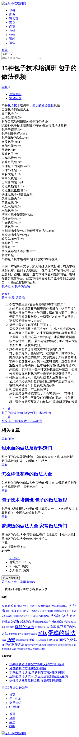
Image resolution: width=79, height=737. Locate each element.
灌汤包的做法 (41, 616)
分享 (5, 297)
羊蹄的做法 (70, 621)
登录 (5, 50)
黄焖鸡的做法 (39, 649)
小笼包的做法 (19, 610)
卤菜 (12, 26)
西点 (12, 22)
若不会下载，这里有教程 (18, 582)
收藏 (11, 297)
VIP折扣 (14, 558)
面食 (12, 14)
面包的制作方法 (13, 644)
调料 (12, 38)
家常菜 (13, 18)
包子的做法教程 (43, 105)
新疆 (50, 610)
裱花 (4, 640)
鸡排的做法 (52, 645)
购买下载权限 (10, 577)
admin (5, 293)
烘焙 (15, 621)
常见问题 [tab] (15, 98)
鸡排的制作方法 (65, 645)
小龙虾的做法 (35, 611)
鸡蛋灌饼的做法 (24, 649)
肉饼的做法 (24, 626)
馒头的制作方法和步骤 (35, 645)
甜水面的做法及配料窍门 (27, 448)
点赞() (20, 297)
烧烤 (12, 34)
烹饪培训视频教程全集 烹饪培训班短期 (35, 680)
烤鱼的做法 (27, 621)
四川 (8, 611)
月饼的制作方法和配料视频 (27, 668)
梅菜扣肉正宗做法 (62, 611)
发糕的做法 (44, 606)
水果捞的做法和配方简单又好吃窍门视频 (36, 664)
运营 (12, 43)
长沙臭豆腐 (41, 640)
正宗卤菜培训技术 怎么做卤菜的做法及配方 (38, 676)
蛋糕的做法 (62, 633)
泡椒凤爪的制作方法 (22, 616)
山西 (44, 611)
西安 (11, 640)
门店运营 (52, 640)
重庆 (32, 640)
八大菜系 (7, 605)
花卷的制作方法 (16, 634)
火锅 (12, 30)
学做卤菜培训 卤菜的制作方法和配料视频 (37, 672)
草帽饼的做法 (30, 634)
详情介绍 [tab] (15, 94)
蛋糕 (42, 633)
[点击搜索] (39, 58)
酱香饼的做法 (22, 640)
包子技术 (14, 105)
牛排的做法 (56, 621)
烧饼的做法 (41, 621)
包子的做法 (22, 286)
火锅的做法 (60, 616)
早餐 (12, 10)
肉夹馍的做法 (8, 627)
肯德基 (51, 627)
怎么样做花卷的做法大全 (27, 473)
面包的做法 (68, 640)
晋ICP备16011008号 (15, 687)
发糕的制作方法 (61, 605)
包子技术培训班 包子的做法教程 (34, 499)
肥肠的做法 (40, 627)
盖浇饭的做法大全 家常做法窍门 (34, 525)
